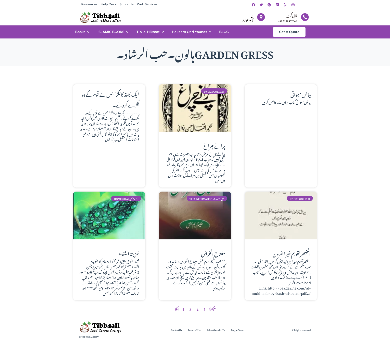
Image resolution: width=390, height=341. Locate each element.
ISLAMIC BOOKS (111, 32)
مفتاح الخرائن (213, 253)
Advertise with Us (216, 329)
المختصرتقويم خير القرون (292, 253)
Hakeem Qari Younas (189, 32)
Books (80, 32)
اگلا (177, 308)
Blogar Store (237, 329)
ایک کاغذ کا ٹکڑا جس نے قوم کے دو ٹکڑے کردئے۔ (110, 99)
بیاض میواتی (300, 94)
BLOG (224, 32)
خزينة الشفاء (128, 253)
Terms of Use (194, 329)
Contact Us (176, 329)
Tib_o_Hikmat (148, 32)
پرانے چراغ (214, 145)
